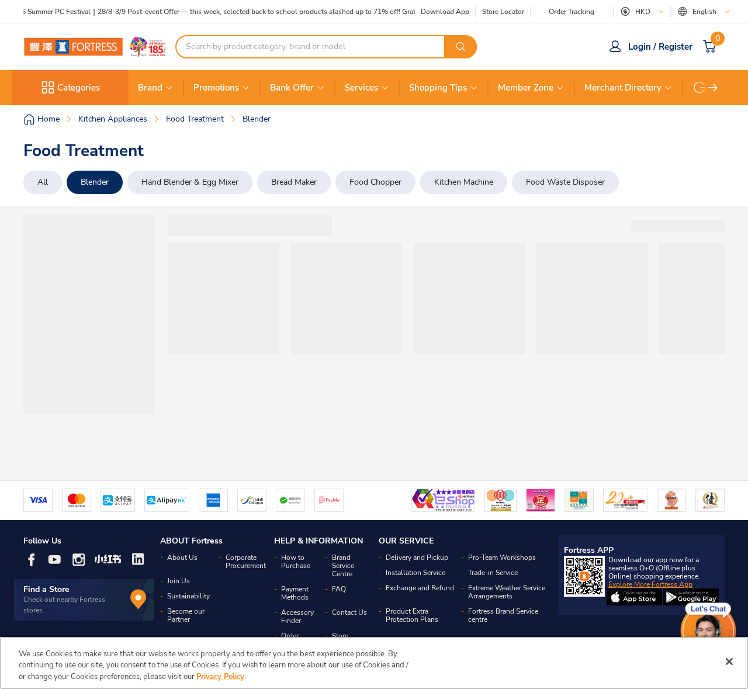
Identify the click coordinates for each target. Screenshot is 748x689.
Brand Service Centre (343, 566)
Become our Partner (186, 615)
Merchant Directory (623, 88)
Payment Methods (295, 593)
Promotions (216, 88)
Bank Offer (292, 88)
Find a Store (46, 589)
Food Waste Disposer (565, 182)
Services (361, 88)
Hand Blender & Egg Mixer (189, 182)
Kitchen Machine (463, 182)
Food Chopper (375, 182)
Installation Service (415, 572)
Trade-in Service (493, 572)
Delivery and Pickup (417, 557)
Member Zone (525, 88)
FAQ (339, 589)
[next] (713, 87)
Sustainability (188, 596)
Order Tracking (571, 11)
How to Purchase (295, 561)
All (42, 182)
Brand (150, 88)
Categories (78, 88)
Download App (445, 11)
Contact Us (349, 612)
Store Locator (503, 12)
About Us (182, 557)
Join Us (178, 581)
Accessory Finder (297, 616)
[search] (460, 46)
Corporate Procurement (246, 561)
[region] (374, 663)
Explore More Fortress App (650, 584)
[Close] (729, 661)
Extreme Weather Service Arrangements (506, 592)
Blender (95, 182)
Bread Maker (294, 182)
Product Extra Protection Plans (412, 615)
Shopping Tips (438, 88)
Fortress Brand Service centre (503, 615)
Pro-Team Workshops (502, 557)
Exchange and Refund (420, 588)
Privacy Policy (220, 676)
